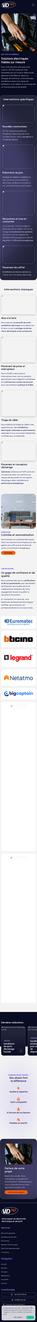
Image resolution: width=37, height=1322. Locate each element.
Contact (4, 1283)
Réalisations (5, 1276)
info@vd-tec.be (20, 1300)
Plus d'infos (18, 1317)
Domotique (8, 553)
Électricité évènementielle (10, 1248)
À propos (4, 1272)
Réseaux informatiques (9, 1245)
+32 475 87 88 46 (20, 1294)
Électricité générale (8, 1233)
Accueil (3, 1264)
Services (4, 1268)
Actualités (5, 1279)
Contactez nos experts (16, 1192)
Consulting (5, 1252)
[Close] (30, 1317)
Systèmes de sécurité (9, 1237)
